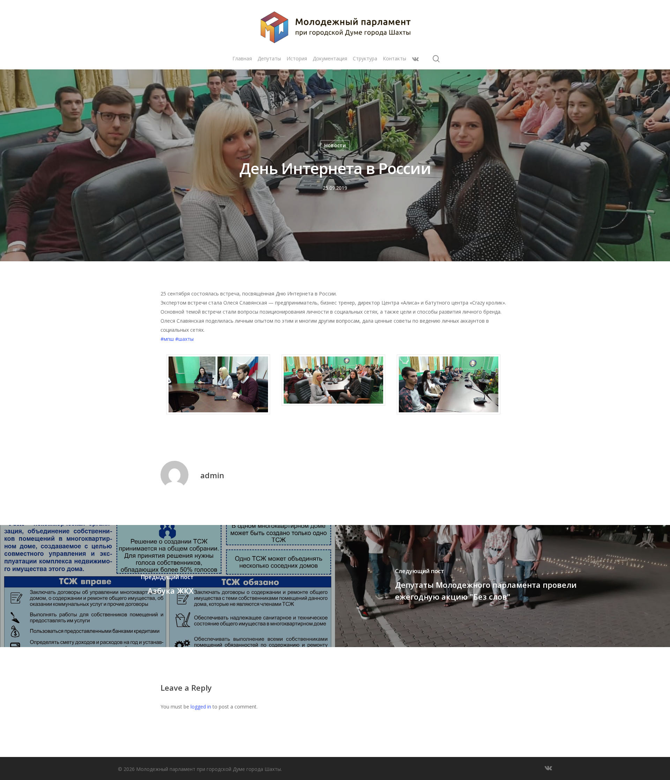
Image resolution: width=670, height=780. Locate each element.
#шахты (184, 339)
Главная (242, 58)
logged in (201, 706)
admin (212, 475)
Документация (330, 58)
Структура (365, 58)
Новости (335, 145)
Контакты (394, 58)
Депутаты (269, 58)
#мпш (167, 339)
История (296, 58)
